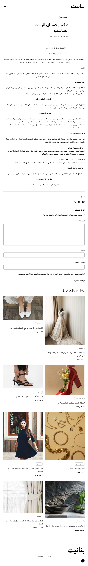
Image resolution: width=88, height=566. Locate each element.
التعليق (82, 221)
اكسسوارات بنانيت (79, 398)
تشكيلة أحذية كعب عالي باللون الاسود (29, 396)
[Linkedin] (79, 202)
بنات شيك (80, 348)
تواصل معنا (40, 556)
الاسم (82, 250)
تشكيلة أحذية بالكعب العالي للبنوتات (71, 402)
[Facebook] (83, 561)
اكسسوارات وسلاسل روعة (75, 468)
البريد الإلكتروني (79, 262)
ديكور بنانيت (80, 522)
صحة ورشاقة (63, 18)
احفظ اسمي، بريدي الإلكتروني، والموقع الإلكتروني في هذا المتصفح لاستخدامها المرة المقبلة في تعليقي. (50, 274)
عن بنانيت (48, 556)
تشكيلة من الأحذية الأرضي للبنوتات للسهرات (26, 327)
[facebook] (83, 202)
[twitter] (74, 202)
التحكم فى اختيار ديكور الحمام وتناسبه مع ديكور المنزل (65, 526)
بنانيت (78, 6)
